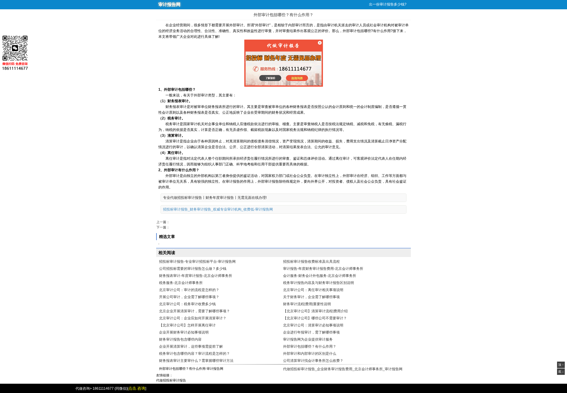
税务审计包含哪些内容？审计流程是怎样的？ (194, 353)
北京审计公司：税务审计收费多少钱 (187, 304)
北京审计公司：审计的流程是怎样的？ (189, 290)
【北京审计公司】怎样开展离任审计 (187, 325)
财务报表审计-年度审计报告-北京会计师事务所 (195, 276)
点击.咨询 (136, 388)
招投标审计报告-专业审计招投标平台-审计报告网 (197, 261)
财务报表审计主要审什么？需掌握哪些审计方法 (196, 360)
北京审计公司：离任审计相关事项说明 (313, 290)
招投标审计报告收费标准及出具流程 (311, 261)
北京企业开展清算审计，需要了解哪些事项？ (194, 311)
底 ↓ (561, 371)
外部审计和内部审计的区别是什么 (309, 353)
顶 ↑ (561, 364)
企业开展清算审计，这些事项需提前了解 (191, 346)
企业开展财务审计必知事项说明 (184, 332)
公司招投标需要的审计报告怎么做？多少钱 (192, 268)
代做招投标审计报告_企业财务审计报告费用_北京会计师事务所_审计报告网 (342, 369)
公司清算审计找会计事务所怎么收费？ (313, 360)
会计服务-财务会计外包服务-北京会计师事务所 (319, 276)
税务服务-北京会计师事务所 (181, 283)
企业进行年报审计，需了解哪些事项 (311, 332)
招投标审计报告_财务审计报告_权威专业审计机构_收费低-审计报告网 (218, 209)
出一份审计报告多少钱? (387, 4)
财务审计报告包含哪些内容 (180, 339)
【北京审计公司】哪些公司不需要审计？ (315, 318)
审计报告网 (169, 4)
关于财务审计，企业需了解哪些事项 (311, 297)
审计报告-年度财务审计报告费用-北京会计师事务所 (323, 268)
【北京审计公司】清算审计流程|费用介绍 (315, 311)
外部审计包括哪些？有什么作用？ (309, 346)
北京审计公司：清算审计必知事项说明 (313, 325)
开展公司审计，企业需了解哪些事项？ (189, 297)
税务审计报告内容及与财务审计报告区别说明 (318, 283)
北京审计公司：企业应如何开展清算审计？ (192, 318)
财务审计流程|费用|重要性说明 (307, 304)
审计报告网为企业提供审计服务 (308, 339)
